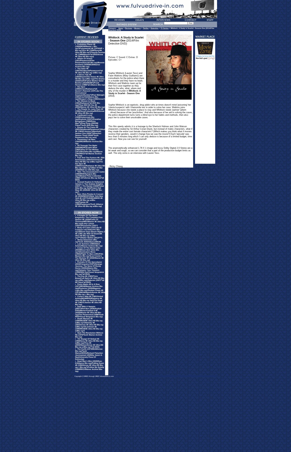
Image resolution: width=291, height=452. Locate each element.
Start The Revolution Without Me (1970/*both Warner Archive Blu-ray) (89, 335)
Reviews (128, 28)
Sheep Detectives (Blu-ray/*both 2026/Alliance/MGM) (88, 241)
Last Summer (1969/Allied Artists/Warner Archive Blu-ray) (89, 245)
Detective (154, 28)
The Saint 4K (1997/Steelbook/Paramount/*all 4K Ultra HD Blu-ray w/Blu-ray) (89, 71)
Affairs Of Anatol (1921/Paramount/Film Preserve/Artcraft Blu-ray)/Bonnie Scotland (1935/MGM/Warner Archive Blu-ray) (89, 62)
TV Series (164, 28)
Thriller (146, 28)
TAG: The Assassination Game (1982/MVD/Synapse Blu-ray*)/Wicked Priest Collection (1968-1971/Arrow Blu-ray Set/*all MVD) (90, 176)
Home (120, 28)
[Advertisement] (205, 113)
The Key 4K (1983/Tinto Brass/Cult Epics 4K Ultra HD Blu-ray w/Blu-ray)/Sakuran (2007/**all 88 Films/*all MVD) (90, 279)
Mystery (137, 28)
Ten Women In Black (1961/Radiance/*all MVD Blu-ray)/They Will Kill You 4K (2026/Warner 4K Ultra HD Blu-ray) (90, 104)
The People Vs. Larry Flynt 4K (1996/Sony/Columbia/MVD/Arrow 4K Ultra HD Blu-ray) (89, 111)
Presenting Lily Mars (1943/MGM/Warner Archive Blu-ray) (89, 141)
